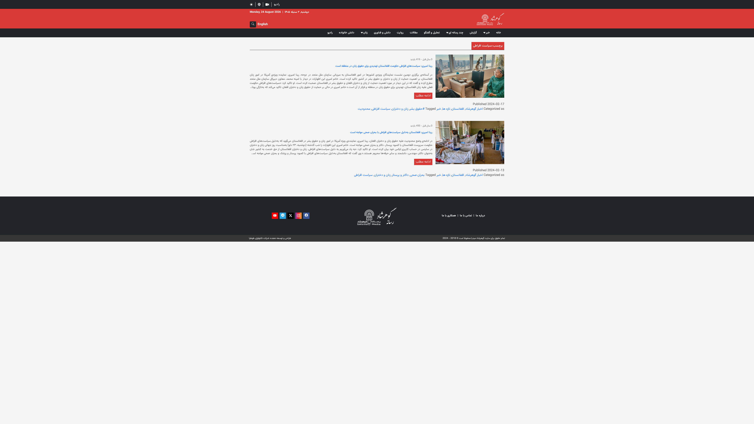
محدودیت (364, 109)
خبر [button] (488, 33)
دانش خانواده (346, 33)
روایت (400, 33)
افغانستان (457, 109)
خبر (438, 109)
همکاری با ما (449, 216)
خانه (498, 33)
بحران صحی (417, 175)
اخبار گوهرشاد (474, 109)
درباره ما (480, 216)
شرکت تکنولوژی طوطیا (259, 238)
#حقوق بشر (417, 109)
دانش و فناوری (382, 33)
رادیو (277, 4)
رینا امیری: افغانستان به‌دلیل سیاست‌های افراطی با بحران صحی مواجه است (391, 133)
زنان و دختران (400, 109)
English (263, 24)
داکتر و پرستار (400, 175)
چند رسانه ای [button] (456, 33)
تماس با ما (466, 216)
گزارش (473, 33)
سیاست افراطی (381, 109)
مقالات (414, 33)
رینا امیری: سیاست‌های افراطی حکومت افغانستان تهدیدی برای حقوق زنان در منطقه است (383, 66)
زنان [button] (365, 33)
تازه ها (446, 109)
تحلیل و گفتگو (432, 33)
